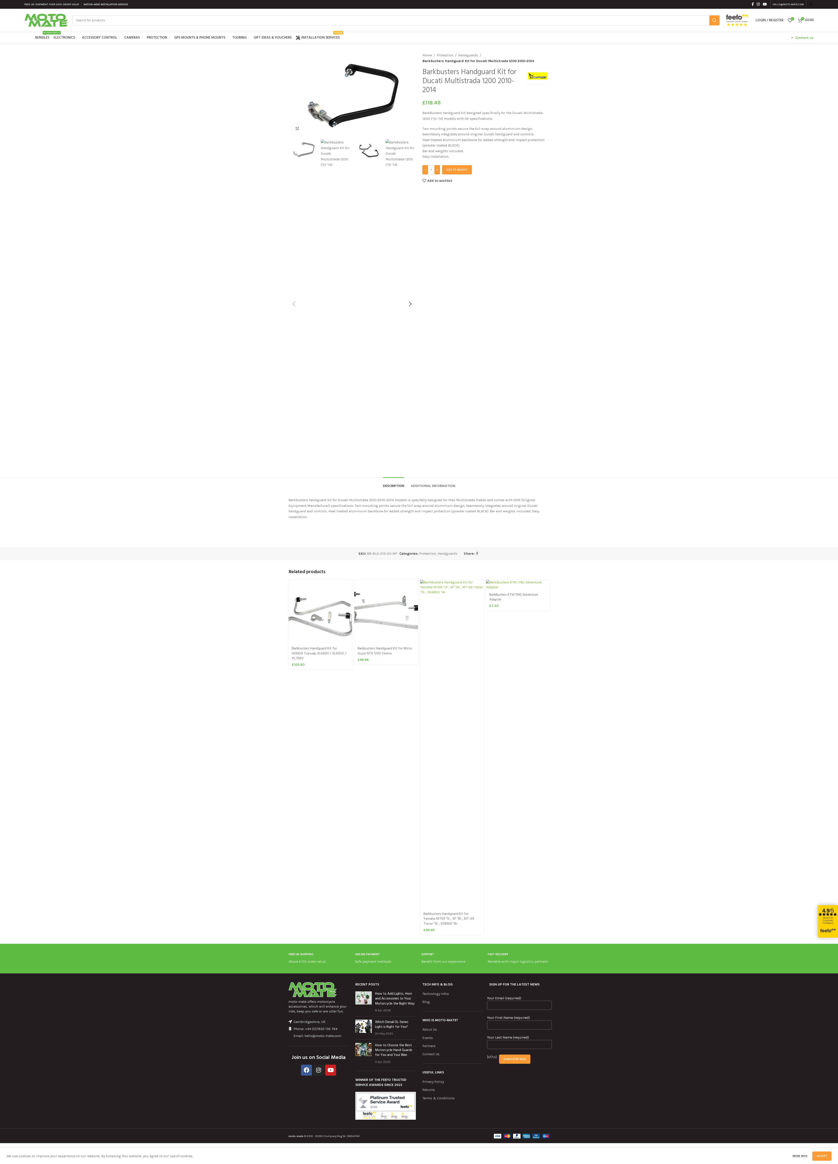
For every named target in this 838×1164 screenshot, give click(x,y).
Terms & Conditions (438, 1098)
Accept (822, 1156)
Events (427, 1038)
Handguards (468, 55)
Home (427, 55)
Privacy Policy (433, 1082)
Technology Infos (435, 994)
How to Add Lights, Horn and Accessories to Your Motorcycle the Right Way (395, 999)
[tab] (393, 484)
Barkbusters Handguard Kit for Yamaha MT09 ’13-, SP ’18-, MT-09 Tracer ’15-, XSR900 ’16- (448, 919)
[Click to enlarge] (297, 128)
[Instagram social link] (758, 4)
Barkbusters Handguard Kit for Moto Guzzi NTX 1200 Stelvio (385, 651)
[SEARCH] (714, 20)
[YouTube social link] (764, 4)
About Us (429, 1029)
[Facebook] (306, 1070)
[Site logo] (46, 20)
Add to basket (457, 169)
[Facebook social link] (752, 4)
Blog (426, 1002)
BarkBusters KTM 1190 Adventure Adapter (513, 597)
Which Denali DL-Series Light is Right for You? (391, 1024)
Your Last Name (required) (508, 1037)
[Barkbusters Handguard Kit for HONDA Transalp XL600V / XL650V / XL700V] (320, 612)
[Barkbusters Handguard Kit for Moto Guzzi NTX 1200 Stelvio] (386, 612)
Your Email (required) (504, 998)
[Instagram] (318, 1070)
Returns (428, 1090)
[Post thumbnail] (363, 1002)
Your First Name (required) (508, 1018)
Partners (429, 1046)
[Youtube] (330, 1070)
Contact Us (430, 1054)
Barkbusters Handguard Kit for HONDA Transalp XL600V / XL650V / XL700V (319, 653)
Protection (445, 55)
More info (800, 1156)
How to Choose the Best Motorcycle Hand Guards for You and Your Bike (393, 1050)
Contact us (804, 38)
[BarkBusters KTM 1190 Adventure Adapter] (518, 585)
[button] (294, 304)
